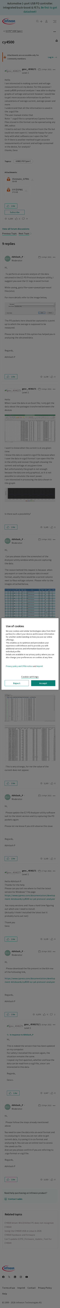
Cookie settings (30, 676)
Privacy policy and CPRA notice (19, 666)
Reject (16, 683)
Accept (43, 683)
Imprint (40, 666)
